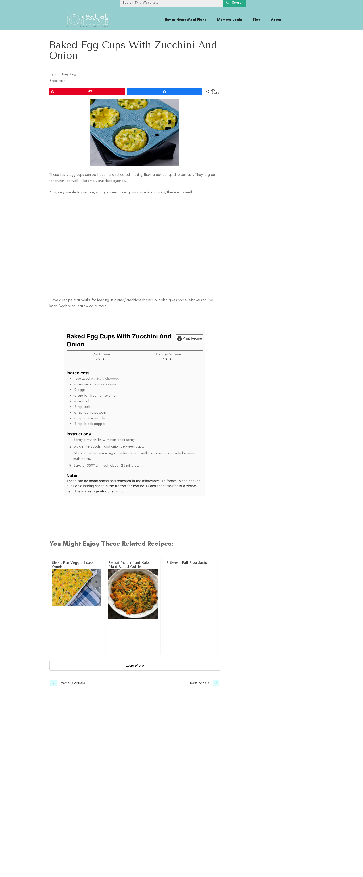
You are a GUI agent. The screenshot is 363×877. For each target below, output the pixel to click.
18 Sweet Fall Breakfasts (190, 606)
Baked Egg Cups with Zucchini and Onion (133, 50)
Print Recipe (192, 338)
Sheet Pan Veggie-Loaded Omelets (77, 606)
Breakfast (57, 80)
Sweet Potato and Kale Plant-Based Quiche (133, 606)
